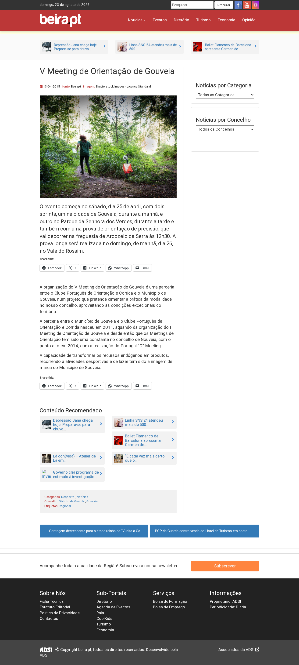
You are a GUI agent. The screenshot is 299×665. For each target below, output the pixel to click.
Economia (226, 20)
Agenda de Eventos (113, 607)
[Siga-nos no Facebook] (238, 5)
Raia (100, 612)
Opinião (249, 20)
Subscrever (225, 565)
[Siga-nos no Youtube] (247, 5)
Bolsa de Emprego (169, 607)
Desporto (68, 497)
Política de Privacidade (60, 612)
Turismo (203, 20)
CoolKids (104, 618)
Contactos (49, 618)
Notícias (135, 20)
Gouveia (92, 501)
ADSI (44, 655)
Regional (65, 506)
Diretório (181, 20)
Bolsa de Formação (170, 601)
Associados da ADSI (236, 649)
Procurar (223, 5)
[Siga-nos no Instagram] (255, 5)
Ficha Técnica (52, 601)
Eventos (160, 20)
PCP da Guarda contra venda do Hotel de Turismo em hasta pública (207, 531)
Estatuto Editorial (55, 607)
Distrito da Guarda (71, 501)
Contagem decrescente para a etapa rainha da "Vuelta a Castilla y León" (98, 531)
